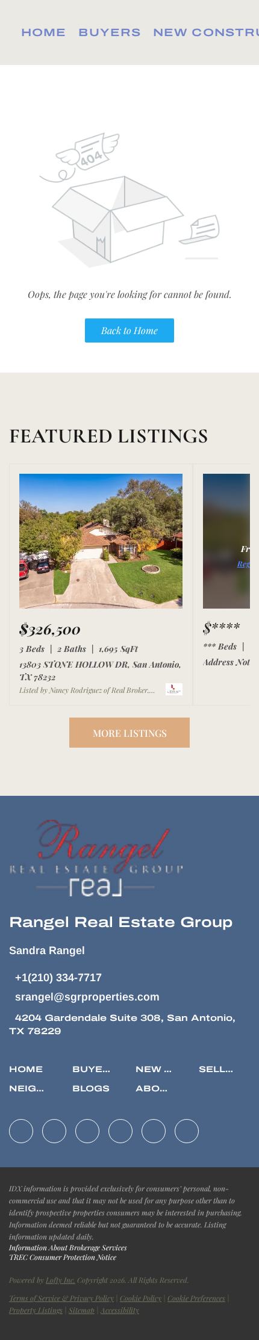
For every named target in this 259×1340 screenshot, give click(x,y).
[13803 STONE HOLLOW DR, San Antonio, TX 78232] (101, 605)
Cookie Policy (140, 1298)
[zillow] (87, 1131)
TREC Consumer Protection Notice (62, 1257)
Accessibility (120, 1310)
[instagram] (120, 1131)
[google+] (187, 1131)
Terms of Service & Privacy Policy (61, 1298)
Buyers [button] (109, 32)
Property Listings (36, 1310)
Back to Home (129, 330)
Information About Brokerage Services (68, 1247)
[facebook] (21, 1131)
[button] (29, 1074)
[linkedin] (54, 1131)
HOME (43, 32)
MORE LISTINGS (130, 733)
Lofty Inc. (60, 1280)
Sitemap (82, 1310)
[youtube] (154, 1131)
